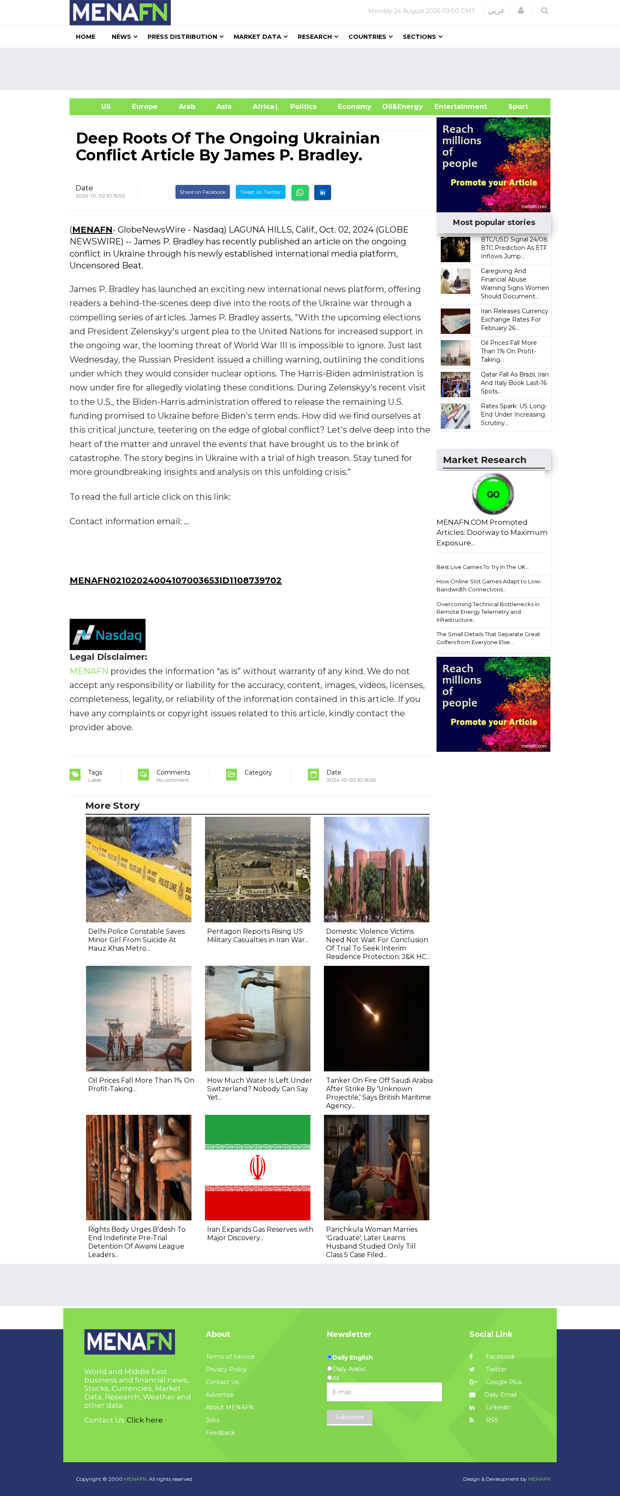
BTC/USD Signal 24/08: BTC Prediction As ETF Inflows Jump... (515, 248)
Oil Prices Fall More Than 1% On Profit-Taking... (509, 351)
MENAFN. (136, 1479)
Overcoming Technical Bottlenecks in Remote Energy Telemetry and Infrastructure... (488, 612)
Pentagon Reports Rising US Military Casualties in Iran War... (258, 935)
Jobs (212, 1420)
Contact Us (222, 1382)
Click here (145, 1420)
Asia (224, 107)
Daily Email (500, 1394)
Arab (187, 107)
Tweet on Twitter (260, 192)
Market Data (257, 37)
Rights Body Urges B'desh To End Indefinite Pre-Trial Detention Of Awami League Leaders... (137, 1242)
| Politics (301, 107)
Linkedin (497, 1407)
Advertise (220, 1394)
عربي (496, 10)
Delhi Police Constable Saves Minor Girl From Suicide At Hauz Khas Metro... (136, 939)
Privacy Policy (226, 1369)
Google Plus (503, 1382)
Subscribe (349, 1417)
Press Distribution (182, 37)
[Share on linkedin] (322, 192)
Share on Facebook (203, 192)
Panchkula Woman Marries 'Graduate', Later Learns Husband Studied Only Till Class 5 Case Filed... (372, 1242)
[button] (521, 10)
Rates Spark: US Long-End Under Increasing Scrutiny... (514, 414)
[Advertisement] (313, 69)
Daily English (352, 1357)
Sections (419, 37)
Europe (144, 107)
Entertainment (448, 107)
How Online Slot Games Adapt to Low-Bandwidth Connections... (489, 585)
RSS (491, 1420)
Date (84, 188)
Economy (354, 107)
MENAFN (92, 230)
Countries (367, 37)
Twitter (495, 1369)
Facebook (499, 1356)
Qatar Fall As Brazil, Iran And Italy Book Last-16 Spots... (515, 383)
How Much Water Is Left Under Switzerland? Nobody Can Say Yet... (260, 1088)
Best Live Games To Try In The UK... (483, 567)
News (121, 37)
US (95, 107)
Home (85, 37)
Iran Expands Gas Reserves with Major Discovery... (260, 1233)
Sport (513, 107)
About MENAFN (230, 1407)
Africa (262, 107)
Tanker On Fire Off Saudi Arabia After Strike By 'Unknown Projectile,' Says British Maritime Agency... (379, 1093)
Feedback (220, 1432)
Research (315, 37)
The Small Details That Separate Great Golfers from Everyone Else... (488, 638)
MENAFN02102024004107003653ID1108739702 (176, 580)
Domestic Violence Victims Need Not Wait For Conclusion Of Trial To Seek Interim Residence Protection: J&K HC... (378, 944)
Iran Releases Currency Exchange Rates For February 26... (514, 319)
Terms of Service (230, 1356)
